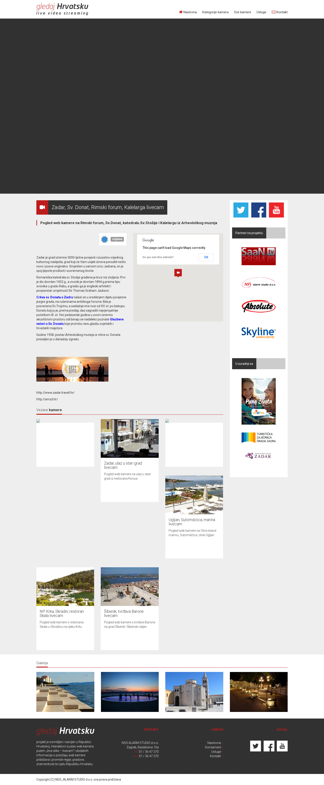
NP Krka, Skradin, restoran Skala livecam (62, 613)
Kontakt (282, 12)
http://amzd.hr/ (47, 399)
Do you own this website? (158, 257)
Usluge (261, 12)
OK (206, 257)
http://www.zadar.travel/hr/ (55, 392)
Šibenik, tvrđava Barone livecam (124, 613)
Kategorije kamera (215, 12)
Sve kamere (242, 12)
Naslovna (189, 12)
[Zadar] (65, 691)
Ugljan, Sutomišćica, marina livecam (192, 521)
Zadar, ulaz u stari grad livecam (123, 465)
